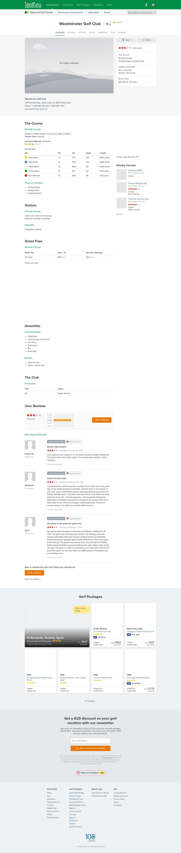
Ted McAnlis (52, 133)
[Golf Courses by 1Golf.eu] (32, 5)
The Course (123, 54)
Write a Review (101, 419)
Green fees (123, 78)
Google (59, 464)
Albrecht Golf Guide (41, 12)
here (65, 762)
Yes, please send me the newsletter (90, 748)
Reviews (31, 418)
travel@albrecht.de (108, 758)
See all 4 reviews (32, 579)
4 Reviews (137, 48)
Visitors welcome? (126, 66)
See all (118, 214)
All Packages (90, 701)
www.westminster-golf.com (36, 109)
